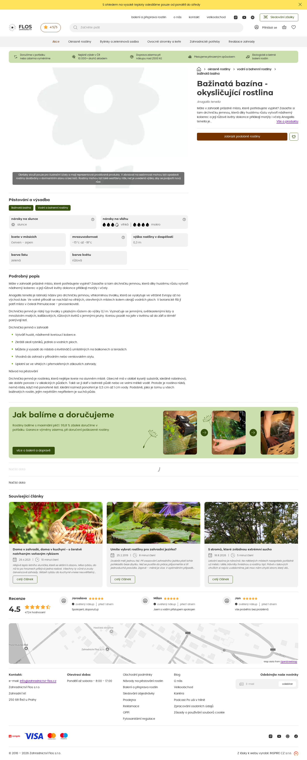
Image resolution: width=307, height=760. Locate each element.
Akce (56, 41)
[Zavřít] (300, 4)
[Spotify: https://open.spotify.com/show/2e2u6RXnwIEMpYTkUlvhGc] (253, 17)
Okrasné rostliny (79, 41)
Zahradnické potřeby (205, 41)
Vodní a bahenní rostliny (53, 207)
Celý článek (25, 579)
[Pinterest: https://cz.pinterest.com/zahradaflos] (287, 736)
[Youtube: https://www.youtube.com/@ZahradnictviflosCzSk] (244, 17)
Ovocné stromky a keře (164, 41)
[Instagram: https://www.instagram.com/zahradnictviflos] (235, 17)
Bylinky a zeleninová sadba (119, 41)
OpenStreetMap (288, 662)
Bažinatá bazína (21, 207)
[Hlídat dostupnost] (293, 137)
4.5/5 (53, 27)
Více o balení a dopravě (33, 450)
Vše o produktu (287, 121)
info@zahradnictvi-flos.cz (38, 681)
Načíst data (85, 470)
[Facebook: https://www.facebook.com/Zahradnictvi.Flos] (296, 736)
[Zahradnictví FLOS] (20, 27)
